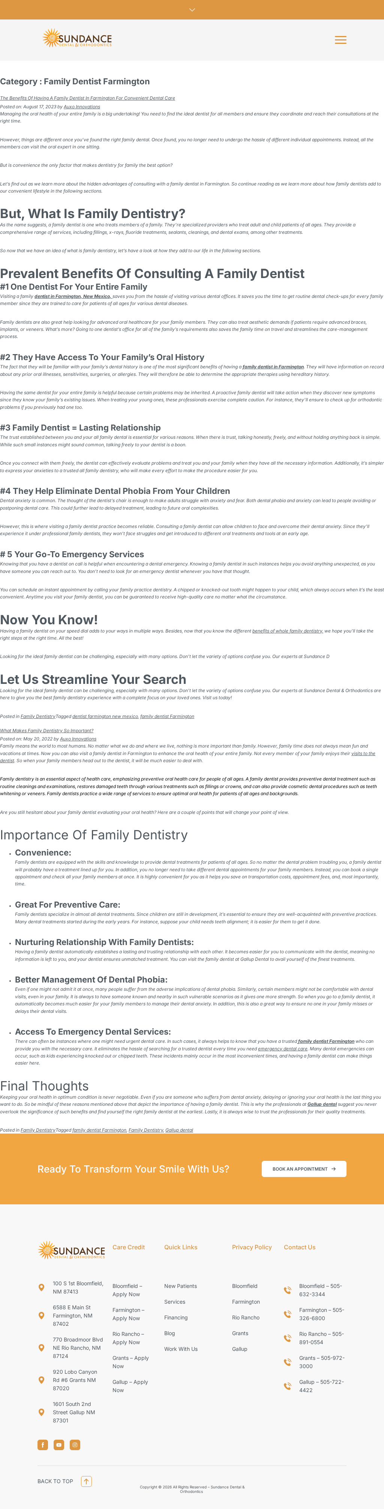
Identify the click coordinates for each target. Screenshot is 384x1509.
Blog (169, 1333)
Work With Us (181, 1349)
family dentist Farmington (167, 716)
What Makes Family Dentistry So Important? (46, 730)
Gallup (240, 1349)
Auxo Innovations (82, 106)
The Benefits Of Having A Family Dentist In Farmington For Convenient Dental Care (87, 98)
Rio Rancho (246, 1317)
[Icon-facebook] (43, 1445)
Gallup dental (179, 1130)
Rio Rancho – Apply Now (128, 1338)
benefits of (264, 631)
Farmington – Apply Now (128, 1314)
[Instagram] (75, 1445)
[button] (340, 40)
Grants (240, 1333)
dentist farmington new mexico (105, 716)
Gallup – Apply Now (130, 1386)
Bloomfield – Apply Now (127, 1290)
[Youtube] (59, 1445)
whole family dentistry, (299, 631)
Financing (176, 1317)
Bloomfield (245, 1286)
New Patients (180, 1286)
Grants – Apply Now (130, 1362)
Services (174, 1301)
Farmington (246, 1301)
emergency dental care (283, 1048)
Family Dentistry (38, 716)
